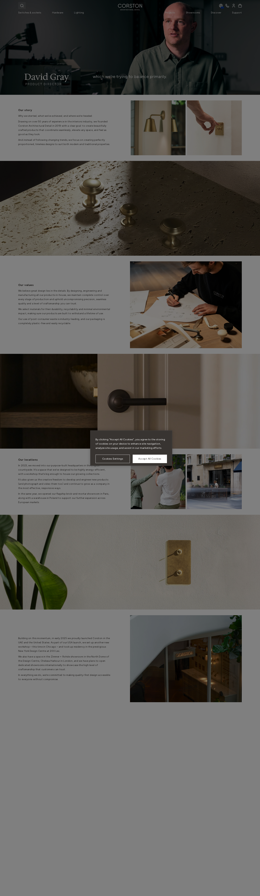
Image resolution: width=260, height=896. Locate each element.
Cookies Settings (112, 458)
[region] (131, 448)
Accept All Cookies (149, 458)
